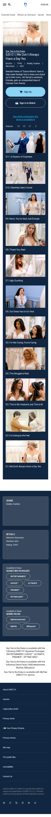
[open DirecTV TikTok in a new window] (35, 803)
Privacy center (9, 718)
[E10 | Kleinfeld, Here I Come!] (25, 173)
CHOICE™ (14, 583)
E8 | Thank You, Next (15, 249)
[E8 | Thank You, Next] (25, 234)
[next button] (35, 126)
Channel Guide (8, 14)
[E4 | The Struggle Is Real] (25, 358)
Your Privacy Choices (15, 728)
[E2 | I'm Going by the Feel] (25, 420)
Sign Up (28, 91)
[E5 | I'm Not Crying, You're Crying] (25, 327)
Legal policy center (10, 708)
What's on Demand (26, 14)
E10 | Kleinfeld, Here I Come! (19, 187)
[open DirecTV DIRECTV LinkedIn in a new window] (4, 803)
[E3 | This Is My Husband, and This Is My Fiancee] (25, 389)
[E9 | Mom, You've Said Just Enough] (25, 204)
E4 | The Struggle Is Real (17, 373)
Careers (6, 699)
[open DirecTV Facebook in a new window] (10, 803)
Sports (41, 14)
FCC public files (9, 757)
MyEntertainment (18, 619)
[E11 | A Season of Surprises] (25, 142)
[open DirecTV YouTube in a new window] (29, 803)
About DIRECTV (9, 689)
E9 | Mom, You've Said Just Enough (22, 218)
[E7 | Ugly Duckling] (25, 266)
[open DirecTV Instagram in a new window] (23, 803)
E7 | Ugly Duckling (14, 280)
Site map (6, 747)
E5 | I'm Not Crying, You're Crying (21, 342)
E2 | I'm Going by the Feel (18, 435)
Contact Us (7, 776)
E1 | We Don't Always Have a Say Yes (23, 466)
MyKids (13, 626)
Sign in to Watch (27, 103)
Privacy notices (9, 737)
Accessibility (8, 766)
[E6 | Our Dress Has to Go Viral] (25, 296)
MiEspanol (31, 626)
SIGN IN (44, 4)
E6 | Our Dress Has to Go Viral (20, 311)
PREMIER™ (15, 590)
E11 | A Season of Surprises (19, 156)
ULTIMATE (32, 583)
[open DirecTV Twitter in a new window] (16, 803)
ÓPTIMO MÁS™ (16, 596)
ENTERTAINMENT (18, 576)
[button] (4, 4)
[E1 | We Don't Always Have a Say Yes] (25, 451)
